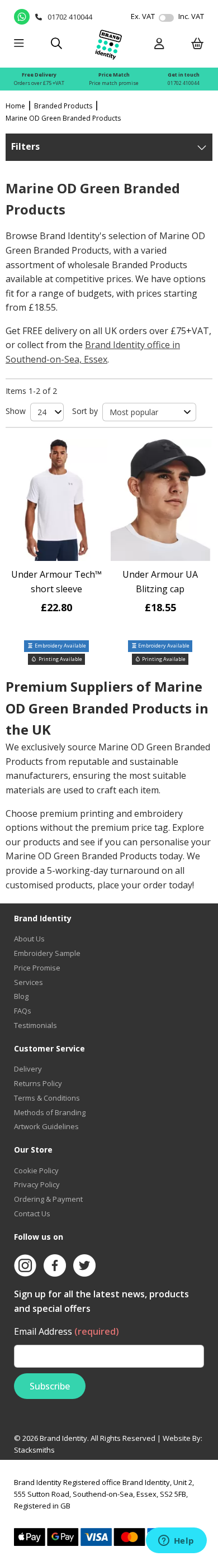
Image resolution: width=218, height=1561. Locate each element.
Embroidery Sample (47, 953)
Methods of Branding (50, 1112)
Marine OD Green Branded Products (63, 118)
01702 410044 (184, 83)
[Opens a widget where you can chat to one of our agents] (176, 1541)
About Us (29, 939)
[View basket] (197, 44)
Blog (21, 996)
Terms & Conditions (47, 1098)
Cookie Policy (36, 1170)
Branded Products (63, 106)
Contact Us (32, 1213)
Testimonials (35, 1025)
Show (16, 411)
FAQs (22, 1011)
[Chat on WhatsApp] (22, 17)
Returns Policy (38, 1083)
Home (15, 106)
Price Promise (37, 968)
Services (28, 982)
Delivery (28, 1069)
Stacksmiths (34, 1450)
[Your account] (159, 44)
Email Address (66, 1331)
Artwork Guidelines (46, 1126)
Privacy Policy (37, 1184)
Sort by (85, 411)
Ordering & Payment (48, 1199)
